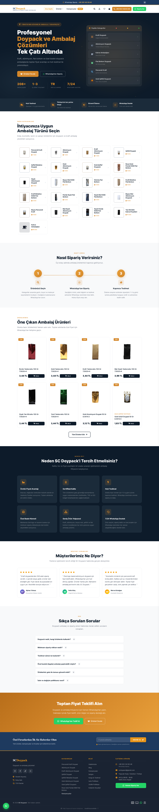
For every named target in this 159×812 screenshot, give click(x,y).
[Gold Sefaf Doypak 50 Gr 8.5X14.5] (127, 397)
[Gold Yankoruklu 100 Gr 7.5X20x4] (63, 351)
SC (20, 760)
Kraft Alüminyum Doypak (70, 771)
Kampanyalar (74, 9)
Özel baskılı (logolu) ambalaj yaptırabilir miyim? (57, 664)
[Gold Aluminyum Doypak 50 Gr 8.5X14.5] (95, 397)
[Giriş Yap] (99, 9)
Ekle (37, 376)
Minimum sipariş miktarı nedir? (50, 647)
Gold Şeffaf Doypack (69, 784)
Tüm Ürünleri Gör (78, 435)
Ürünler (59, 9)
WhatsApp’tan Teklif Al (70, 721)
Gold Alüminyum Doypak (70, 781)
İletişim (91, 774)
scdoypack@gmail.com (127, 770)
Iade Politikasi (93, 781)
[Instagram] (15, 771)
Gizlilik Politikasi (94, 784)
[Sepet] (109, 9)
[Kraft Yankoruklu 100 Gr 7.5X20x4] (95, 351)
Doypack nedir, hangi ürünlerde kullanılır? (54, 639)
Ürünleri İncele (29, 74)
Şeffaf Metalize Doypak (70, 778)
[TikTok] (25, 771)
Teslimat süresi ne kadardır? (49, 656)
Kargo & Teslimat (94, 778)
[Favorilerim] (104, 9)
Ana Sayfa (49, 9)
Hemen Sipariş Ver (132, 785)
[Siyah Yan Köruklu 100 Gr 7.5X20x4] (32, 397)
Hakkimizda (93, 764)
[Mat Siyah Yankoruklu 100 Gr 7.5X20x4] (127, 351)
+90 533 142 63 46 (125, 765)
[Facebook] (20, 771)
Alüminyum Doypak (68, 768)
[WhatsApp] (30, 771)
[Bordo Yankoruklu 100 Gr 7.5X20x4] (32, 351)
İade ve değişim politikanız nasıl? (51, 680)
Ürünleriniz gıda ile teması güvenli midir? (54, 672)
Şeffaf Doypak (67, 774)
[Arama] (94, 9)
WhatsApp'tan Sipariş (53, 74)
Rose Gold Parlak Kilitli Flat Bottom (71, 789)
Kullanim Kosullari (95, 788)
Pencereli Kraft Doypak (70, 764)
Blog (90, 768)
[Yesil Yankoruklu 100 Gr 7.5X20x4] (63, 397)
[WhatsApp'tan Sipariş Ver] (6, 806)
